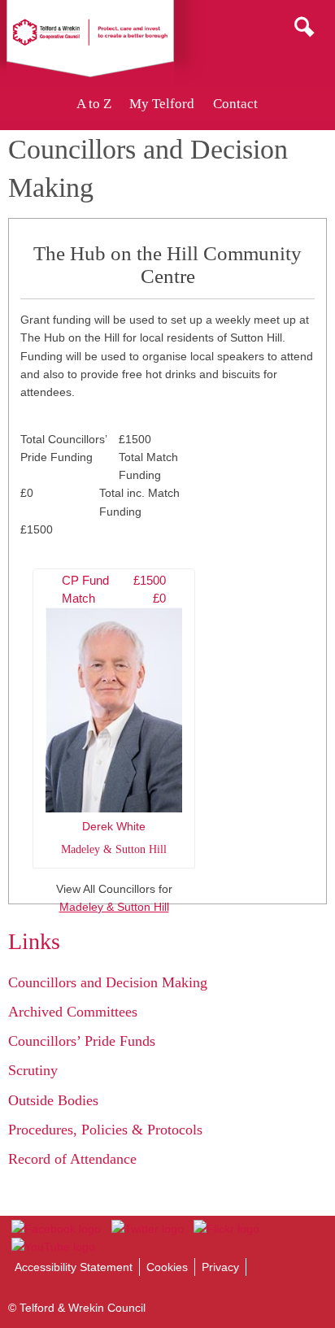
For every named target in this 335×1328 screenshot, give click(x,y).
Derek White (114, 714)
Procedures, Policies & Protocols (105, 1129)
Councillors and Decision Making (107, 982)
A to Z (93, 103)
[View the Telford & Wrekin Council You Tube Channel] (53, 1247)
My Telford (161, 103)
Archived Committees (72, 1012)
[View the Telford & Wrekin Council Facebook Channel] (56, 1229)
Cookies (167, 1267)
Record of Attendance (72, 1159)
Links (34, 941)
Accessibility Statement (74, 1267)
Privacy (220, 1267)
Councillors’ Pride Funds (81, 1041)
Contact (235, 103)
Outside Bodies (53, 1100)
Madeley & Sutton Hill (114, 906)
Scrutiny (33, 1070)
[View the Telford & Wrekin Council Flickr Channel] (226, 1229)
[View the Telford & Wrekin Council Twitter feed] (146, 1229)
